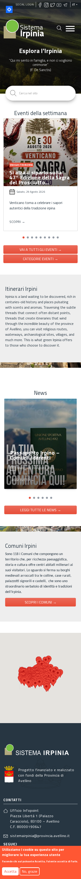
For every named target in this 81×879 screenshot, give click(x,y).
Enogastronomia (21, 165)
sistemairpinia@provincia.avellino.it (40, 835)
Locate (9, 9)
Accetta (10, 871)
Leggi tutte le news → (40, 510)
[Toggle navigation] (70, 29)
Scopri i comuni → (40, 602)
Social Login (25, 4)
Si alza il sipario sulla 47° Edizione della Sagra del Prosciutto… (39, 177)
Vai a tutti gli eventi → (41, 249)
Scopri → (17, 221)
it (73, 4)
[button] (23, 237)
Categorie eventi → (40, 258)
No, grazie (29, 871)
